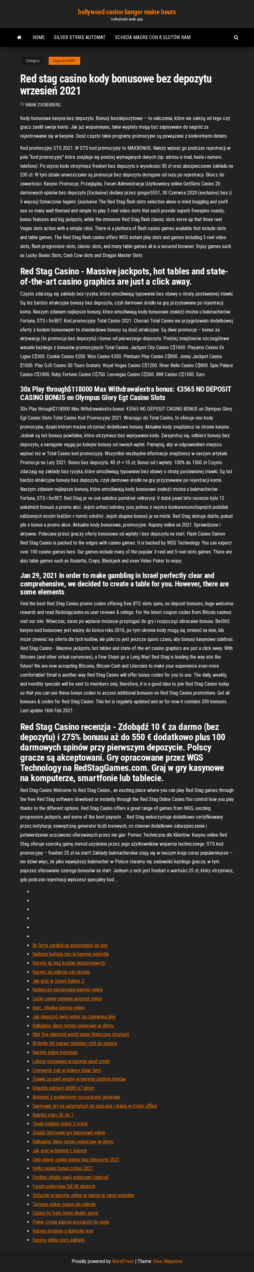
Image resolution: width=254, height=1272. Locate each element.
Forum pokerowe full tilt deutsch (64, 1186)
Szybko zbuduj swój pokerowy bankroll (70, 1177)
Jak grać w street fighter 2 (58, 981)
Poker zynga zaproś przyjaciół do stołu (71, 1222)
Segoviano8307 (64, 61)
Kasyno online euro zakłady (59, 1240)
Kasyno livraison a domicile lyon (63, 1231)
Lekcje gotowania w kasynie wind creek (71, 1061)
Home (39, 37)
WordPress (123, 1261)
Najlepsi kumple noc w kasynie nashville (71, 954)
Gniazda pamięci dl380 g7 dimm (63, 1088)
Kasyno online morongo (55, 1052)
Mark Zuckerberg (43, 104)
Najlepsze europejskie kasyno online (68, 990)
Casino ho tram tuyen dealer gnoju (65, 1213)
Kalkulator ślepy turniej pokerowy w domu (73, 1026)
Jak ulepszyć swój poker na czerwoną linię (74, 1017)
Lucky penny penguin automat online (67, 999)
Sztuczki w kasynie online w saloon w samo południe (83, 1195)
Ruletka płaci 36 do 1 (53, 1115)
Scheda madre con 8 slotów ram (152, 37)
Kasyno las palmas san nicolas (61, 972)
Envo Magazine (167, 1261)
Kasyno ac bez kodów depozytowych (69, 963)
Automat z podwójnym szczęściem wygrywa (76, 1097)
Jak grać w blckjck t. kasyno (60, 1151)
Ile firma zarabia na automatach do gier (70, 945)
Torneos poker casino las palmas (64, 1204)
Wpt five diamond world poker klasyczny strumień (81, 1034)
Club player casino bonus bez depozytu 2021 (76, 1160)
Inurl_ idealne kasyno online (59, 1008)
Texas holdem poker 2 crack (60, 1124)
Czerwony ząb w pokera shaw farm (67, 1070)
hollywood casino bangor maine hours (127, 12)
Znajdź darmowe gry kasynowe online (69, 1133)
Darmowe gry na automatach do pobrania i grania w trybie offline (95, 1106)
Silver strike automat (80, 37)
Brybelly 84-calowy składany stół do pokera (75, 1043)
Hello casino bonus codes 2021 (63, 1168)
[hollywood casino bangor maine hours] (19, 37)
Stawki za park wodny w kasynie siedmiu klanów (79, 1079)
